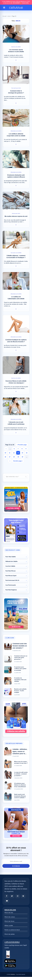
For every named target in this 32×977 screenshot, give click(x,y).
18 (14, 457)
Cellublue (13, 974)
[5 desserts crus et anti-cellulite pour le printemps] (16, 406)
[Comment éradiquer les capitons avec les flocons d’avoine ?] (16, 324)
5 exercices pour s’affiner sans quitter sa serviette (20, 668)
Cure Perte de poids (10, 585)
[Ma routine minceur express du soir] (16, 200)
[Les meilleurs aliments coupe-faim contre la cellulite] (16, 118)
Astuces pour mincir (16, 213)
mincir (9, 16)
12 (14, 453)
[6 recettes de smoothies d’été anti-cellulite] (8, 680)
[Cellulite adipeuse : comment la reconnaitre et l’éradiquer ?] (16, 240)
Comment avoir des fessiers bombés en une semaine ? (20, 646)
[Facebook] (7, 896)
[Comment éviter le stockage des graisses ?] (16, 75)
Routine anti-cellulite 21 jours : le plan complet (20, 690)
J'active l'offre (25, 3)
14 (22, 453)
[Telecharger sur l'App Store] (16, 961)
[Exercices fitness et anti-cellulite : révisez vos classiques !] (16, 365)
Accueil (4, 16)
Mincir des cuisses (10, 917)
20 (22, 457)
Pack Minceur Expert (10, 575)
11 (9, 453)
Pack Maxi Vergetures (11, 589)
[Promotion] (16, 487)
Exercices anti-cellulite (16, 46)
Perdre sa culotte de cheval (12, 930)
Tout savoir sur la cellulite (16, 252)
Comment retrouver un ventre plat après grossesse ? (20, 657)
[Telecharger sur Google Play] (16, 965)
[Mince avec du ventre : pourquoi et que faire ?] (8, 764)
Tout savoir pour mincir (16, 88)
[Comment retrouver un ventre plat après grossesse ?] (8, 658)
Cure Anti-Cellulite (10, 566)
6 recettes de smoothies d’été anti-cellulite (20, 679)
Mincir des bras (9, 912)
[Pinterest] (23, 896)
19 (18, 457)
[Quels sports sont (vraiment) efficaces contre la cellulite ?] (8, 797)
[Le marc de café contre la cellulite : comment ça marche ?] (8, 775)
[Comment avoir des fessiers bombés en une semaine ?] (8, 646)
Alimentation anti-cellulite (16, 172)
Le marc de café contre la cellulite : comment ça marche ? (21, 774)
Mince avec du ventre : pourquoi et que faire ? (21, 762)
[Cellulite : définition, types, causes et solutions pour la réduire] (8, 752)
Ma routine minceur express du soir (16, 216)
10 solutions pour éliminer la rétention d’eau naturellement (20, 785)
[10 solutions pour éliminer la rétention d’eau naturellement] (8, 786)
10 (5, 453)
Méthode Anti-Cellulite (11, 561)
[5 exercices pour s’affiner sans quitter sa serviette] (8, 669)
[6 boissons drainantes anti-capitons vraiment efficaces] (16, 159)
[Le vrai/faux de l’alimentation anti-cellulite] (16, 281)
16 (5, 457)
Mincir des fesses (9, 921)
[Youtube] (7, 901)
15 (26, 453)
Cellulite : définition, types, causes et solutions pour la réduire (20, 751)
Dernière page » (18, 461)
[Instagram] (17, 896)
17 (9, 457)
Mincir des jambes (10, 934)
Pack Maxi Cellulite (10, 556)
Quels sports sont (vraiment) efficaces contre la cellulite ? (20, 796)
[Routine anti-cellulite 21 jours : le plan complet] (8, 692)
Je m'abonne (16, 866)
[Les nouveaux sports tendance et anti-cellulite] (16, 34)
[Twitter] (12, 896)
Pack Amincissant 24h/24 (12, 580)
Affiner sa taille (9, 925)
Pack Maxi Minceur (10, 571)
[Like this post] (16, 60)
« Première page (22, 444)
